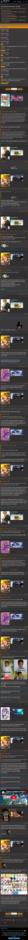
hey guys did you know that (6, 13)
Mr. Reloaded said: (5, 191)
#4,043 (25, 188)
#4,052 (25, 525)
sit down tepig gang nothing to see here (9, 20)
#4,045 (25, 267)
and (10, 249)
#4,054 (25, 594)
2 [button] (3, 49)
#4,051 (25, 478)
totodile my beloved (5, 21)
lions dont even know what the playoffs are (9, 16)
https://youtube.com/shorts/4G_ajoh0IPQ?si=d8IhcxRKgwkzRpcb (11, 699)
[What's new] (23, 1)
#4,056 (25, 651)
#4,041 (25, 108)
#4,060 (25, 854)
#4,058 (25, 750)
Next (20, 89)
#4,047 (25, 350)
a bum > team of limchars (21, 8)
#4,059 (25, 823)
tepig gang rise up (21, 20)
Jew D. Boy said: (5, 857)
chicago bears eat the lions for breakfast (9, 11)
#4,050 (25, 442)
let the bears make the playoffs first (8, 15)
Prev (8, 89)
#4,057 (25, 722)
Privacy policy (17, 930)
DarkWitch (13, 708)
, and (12, 170)
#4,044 (25, 231)
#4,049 (25, 406)
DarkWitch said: (5, 753)
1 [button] (3, 43)
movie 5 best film (22, 16)
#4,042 (25, 161)
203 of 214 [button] (14, 89)
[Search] (26, 1)
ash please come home (5, 10)
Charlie (12, 94)
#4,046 (25, 313)
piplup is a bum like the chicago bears (8, 18)
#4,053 (25, 555)
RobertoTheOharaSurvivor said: (8, 111)
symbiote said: (5, 129)
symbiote (13, 369)
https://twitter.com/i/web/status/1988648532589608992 (14, 318)
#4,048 (25, 383)
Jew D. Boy (4, 8)
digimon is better (22, 11)
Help (22, 930)
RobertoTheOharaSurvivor (17, 175)
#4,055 (25, 627)
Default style (4, 928)
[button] (1, 1)
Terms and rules (10, 930)
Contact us (3, 930)
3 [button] (3, 82)
